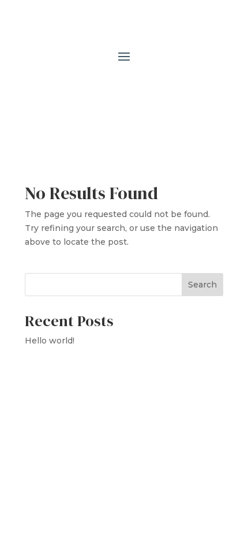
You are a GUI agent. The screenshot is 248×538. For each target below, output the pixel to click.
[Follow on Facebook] (89, 91)
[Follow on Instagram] (112, 91)
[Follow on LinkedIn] (158, 91)
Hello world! (49, 340)
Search (202, 284)
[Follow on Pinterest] (135, 91)
